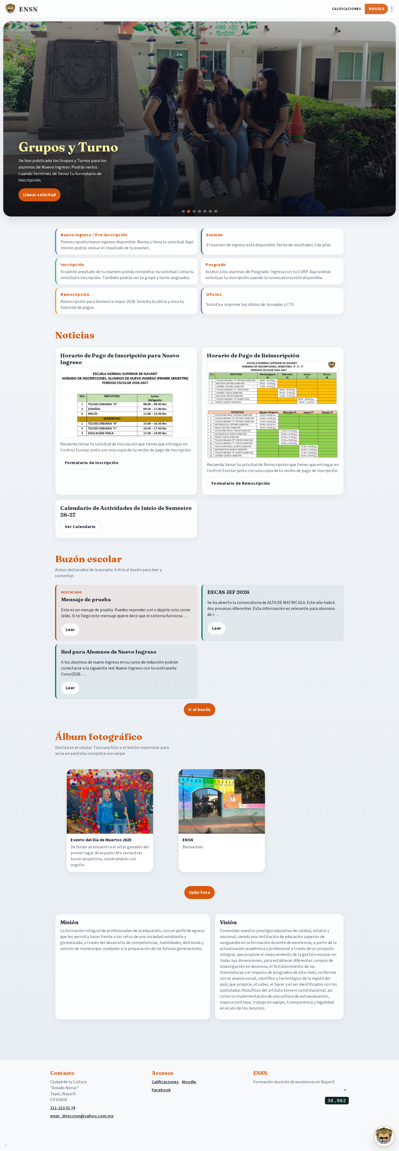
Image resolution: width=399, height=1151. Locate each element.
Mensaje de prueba (86, 599)
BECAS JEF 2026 (228, 592)
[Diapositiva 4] (199, 211)
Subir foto (199, 892)
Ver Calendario (80, 527)
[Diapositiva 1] (183, 211)
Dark (391, 9)
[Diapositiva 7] (215, 211)
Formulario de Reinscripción (240, 483)
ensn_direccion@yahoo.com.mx (82, 1116)
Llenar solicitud (39, 195)
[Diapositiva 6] (210, 211)
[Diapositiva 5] (205, 211)
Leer (70, 630)
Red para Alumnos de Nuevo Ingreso (108, 652)
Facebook (161, 1090)
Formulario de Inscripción (91, 463)
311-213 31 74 (62, 1108)
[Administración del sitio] (5, 1145)
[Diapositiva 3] (194, 211)
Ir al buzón (199, 710)
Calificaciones (346, 9)
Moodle (376, 9)
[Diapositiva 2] (188, 211)
